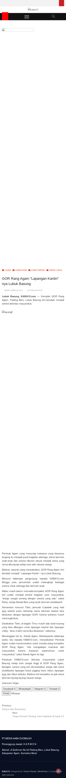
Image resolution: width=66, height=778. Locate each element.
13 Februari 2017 (35, 290)
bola (4, 610)
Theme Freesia (29, 771)
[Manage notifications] (58, 771)
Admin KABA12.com (13, 290)
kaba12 (6, 771)
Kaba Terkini (38, 270)
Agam (8, 270)
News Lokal (56, 270)
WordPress (42, 771)
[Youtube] (61, 3)
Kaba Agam (21, 270)
